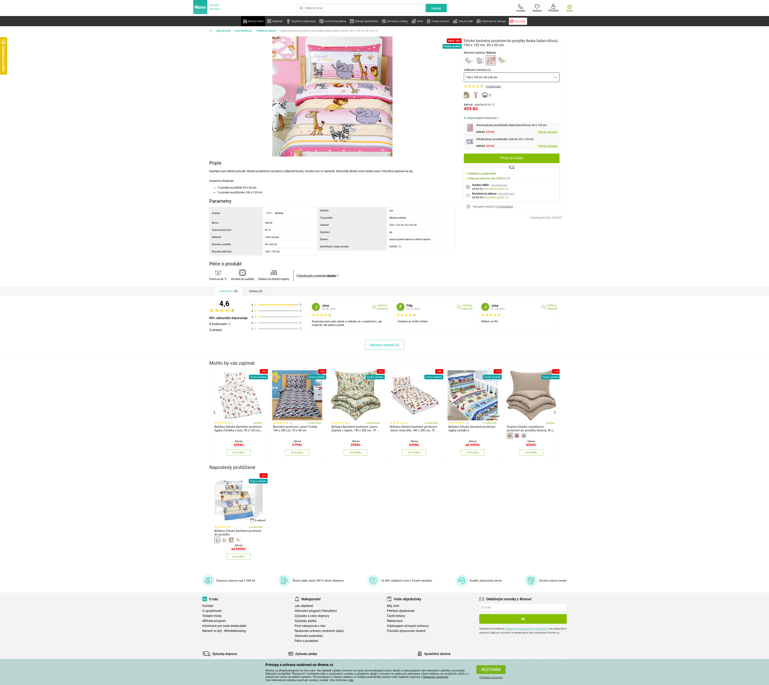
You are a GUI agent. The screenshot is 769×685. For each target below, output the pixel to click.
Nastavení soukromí (435, 676)
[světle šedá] (524, 436)
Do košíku (239, 452)
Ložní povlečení (243, 30)
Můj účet (393, 605)
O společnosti (211, 610)
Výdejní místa (211, 615)
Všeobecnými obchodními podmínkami (526, 628)
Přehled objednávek (401, 610)
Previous (214, 412)
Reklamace (395, 620)
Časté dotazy (396, 615)
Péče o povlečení (306, 640)
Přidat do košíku (511, 158)
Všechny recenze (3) (384, 345)
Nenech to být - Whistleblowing (224, 630)
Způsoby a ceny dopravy (312, 615)
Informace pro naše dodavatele (224, 625)
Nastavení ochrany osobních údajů (319, 630)
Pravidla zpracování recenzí (406, 630)
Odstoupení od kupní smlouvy (408, 625)
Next (555, 412)
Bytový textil (223, 30)
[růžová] (491, 60)
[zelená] (502, 60)
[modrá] (480, 60)
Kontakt (207, 605)
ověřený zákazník (382, 307)
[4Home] (212, 31)
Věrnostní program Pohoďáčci (316, 610)
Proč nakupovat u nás (310, 625)
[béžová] (469, 60)
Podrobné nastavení (491, 677)
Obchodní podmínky (309, 635)
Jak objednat (304, 605)
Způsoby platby (306, 620)
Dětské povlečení (266, 30)
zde (351, 680)
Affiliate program (214, 620)
